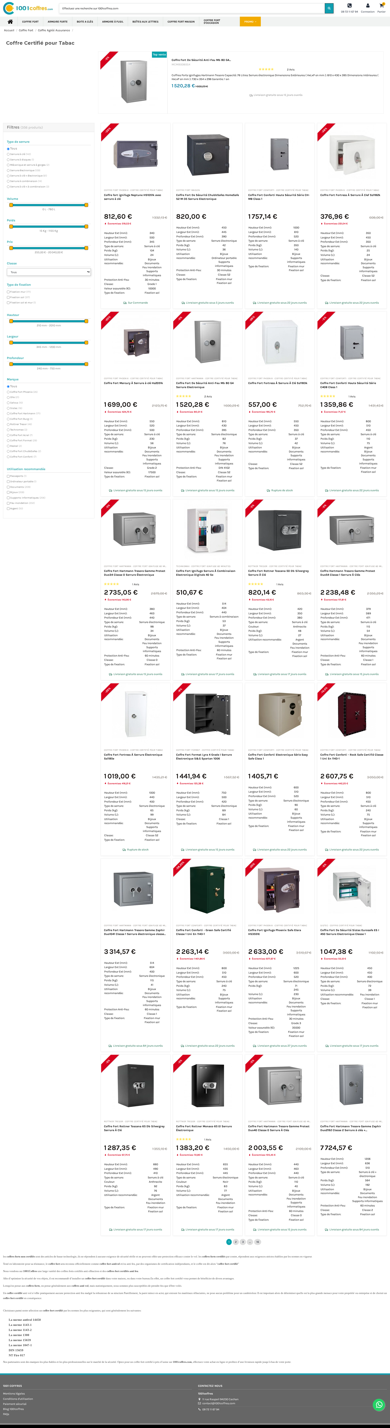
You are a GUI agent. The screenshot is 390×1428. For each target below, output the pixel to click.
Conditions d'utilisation (18, 1399)
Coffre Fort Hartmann (25, 413)
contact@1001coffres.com (218, 1403)
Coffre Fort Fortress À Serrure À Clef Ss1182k (350, 195)
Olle (14, 397)
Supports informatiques (27, 497)
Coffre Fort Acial (21, 435)
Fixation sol (20, 297)
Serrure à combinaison (26, 181)
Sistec (16, 408)
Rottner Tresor (21, 424)
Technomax (18, 429)
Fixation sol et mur (23, 302)
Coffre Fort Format (23, 440)
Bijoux (17, 492)
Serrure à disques (22, 159)
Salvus (16, 402)
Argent (16, 508)
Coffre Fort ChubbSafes (25, 451)
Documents (20, 486)
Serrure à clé (20, 154)
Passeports (18, 475)
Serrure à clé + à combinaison (29, 186)
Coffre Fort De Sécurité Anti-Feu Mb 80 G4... (201, 60)
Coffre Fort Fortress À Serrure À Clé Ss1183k (277, 383)
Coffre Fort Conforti (23, 456)
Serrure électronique (25, 170)
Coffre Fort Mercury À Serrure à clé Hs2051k (133, 383)
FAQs (6, 1414)
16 (257, 1242)
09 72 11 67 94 (210, 1409)
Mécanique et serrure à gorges (29, 164)
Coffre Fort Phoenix (24, 391)
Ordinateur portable (23, 481)
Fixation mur (20, 291)
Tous (13, 148)
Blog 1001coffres (13, 1409)
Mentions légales (14, 1393)
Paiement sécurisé (14, 1404)
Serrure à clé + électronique (28, 175)
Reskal (16, 445)
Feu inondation (22, 502)
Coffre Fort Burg (21, 418)
